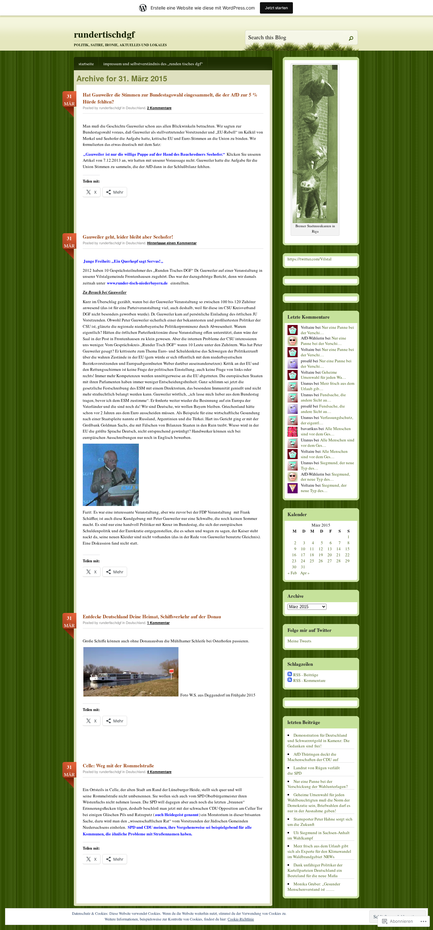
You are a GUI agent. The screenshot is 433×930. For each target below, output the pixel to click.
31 (303, 567)
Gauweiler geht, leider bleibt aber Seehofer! (128, 236)
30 (294, 567)
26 (321, 561)
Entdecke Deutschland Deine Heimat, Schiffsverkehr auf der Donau (152, 616)
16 (294, 555)
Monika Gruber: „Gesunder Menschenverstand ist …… (314, 886)
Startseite (86, 63)
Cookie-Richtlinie (241, 918)
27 (329, 561)
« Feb (292, 573)
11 (312, 549)
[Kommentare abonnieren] (290, 680)
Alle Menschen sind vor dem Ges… (326, 431)
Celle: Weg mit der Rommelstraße (118, 765)
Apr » (305, 573)
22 (347, 555)
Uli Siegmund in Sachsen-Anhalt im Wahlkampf (319, 835)
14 (338, 549)
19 (321, 555)
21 (338, 555)
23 (294, 561)
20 (329, 555)
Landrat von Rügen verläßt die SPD (314, 770)
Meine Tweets (299, 641)
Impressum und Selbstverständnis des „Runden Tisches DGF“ (153, 63)
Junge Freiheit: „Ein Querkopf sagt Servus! (121, 261)
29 (347, 561)
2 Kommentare (159, 107)
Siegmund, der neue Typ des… (327, 465)
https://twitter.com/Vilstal (310, 259)
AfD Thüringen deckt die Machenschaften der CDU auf (313, 756)
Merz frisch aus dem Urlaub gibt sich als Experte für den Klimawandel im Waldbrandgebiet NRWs (319, 851)
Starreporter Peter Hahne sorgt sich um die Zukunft (320, 821)
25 (312, 561)
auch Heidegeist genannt (176, 814)
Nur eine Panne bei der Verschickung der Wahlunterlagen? (318, 784)
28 (338, 561)
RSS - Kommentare (309, 680)
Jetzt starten (276, 7)
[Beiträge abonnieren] (290, 674)
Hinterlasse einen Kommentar (172, 242)
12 (321, 549)
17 (303, 555)
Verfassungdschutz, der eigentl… (327, 420)
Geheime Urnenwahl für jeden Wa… (323, 374)
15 (347, 549)
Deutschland (135, 107)
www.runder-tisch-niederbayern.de (137, 283)
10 (303, 549)
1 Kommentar (158, 622)
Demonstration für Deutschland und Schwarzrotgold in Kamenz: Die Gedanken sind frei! (319, 740)
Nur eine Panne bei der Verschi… (327, 329)
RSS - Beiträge (305, 674)
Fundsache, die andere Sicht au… (323, 397)
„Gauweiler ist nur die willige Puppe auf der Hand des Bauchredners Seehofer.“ (154, 154)
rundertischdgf (104, 34)
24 (303, 561)
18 (312, 555)
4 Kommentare (159, 771)
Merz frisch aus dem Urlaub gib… (327, 385)
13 (329, 549)
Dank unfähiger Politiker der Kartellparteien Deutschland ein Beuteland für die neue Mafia (315, 870)
